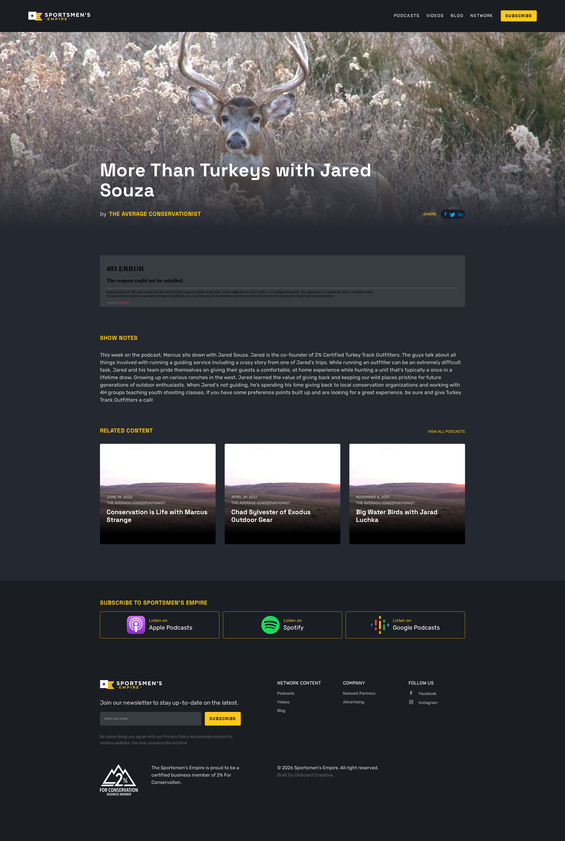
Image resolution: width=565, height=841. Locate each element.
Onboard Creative (314, 775)
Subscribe (518, 15)
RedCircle (125, 302)
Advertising (353, 702)
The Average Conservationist (155, 214)
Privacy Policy (176, 736)
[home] (59, 16)
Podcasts (407, 15)
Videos (435, 15)
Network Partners (359, 693)
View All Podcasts (446, 431)
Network (481, 15)
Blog (457, 15)
